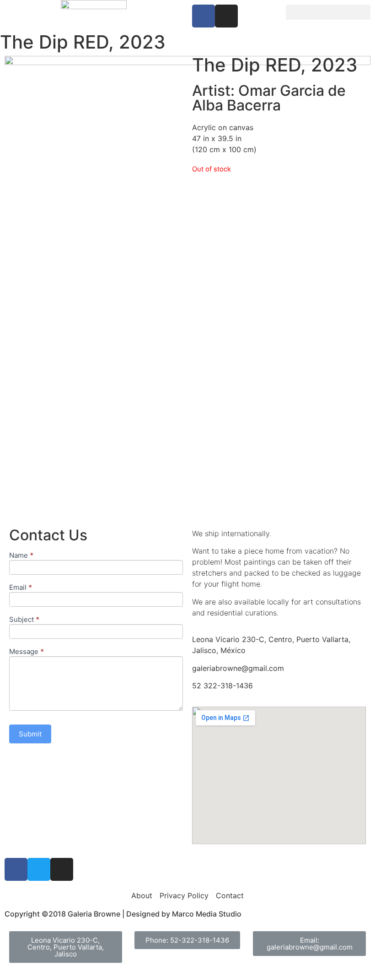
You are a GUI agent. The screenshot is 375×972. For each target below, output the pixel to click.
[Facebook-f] (203, 16)
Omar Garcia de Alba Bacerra (269, 98)
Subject (24, 620)
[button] (328, 12)
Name (21, 556)
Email (20, 588)
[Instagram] (226, 16)
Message (26, 652)
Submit (30, 734)
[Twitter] (38, 869)
